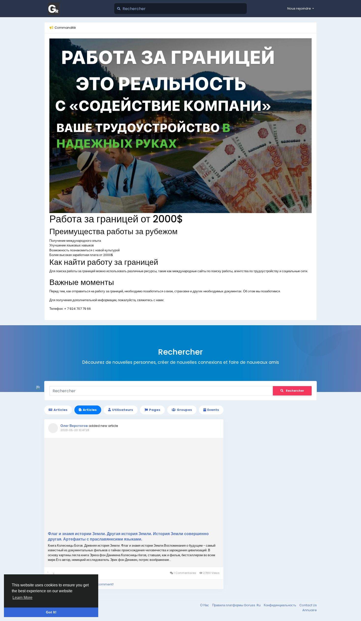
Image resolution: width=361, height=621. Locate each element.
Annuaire (309, 610)
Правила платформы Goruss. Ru (236, 605)
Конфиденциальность (280, 605)
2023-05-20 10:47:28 (74, 430)
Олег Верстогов (74, 425)
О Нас (205, 605)
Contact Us (308, 605)
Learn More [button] (22, 597)
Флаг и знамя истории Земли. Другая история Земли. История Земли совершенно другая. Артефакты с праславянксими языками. (128, 536)
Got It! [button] (51, 612)
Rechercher (295, 391)
